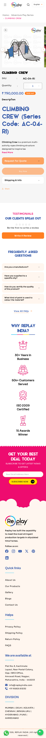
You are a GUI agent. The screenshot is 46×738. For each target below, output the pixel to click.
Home (6, 15)
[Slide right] (43, 49)
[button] (5, 5)
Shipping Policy (14, 633)
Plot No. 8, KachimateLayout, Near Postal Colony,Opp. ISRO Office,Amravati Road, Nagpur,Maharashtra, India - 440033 (20, 673)
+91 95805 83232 (17, 688)
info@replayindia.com (20, 685)
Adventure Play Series (22, 15)
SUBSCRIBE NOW (20, 482)
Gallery (9, 592)
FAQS (8, 645)
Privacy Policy (13, 626)
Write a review (22, 235)
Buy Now (23, 171)
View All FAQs (21, 311)
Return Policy (12, 639)
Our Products (12, 586)
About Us (10, 580)
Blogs (8, 598)
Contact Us (11, 605)
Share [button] (7, 189)
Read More (7, 152)
